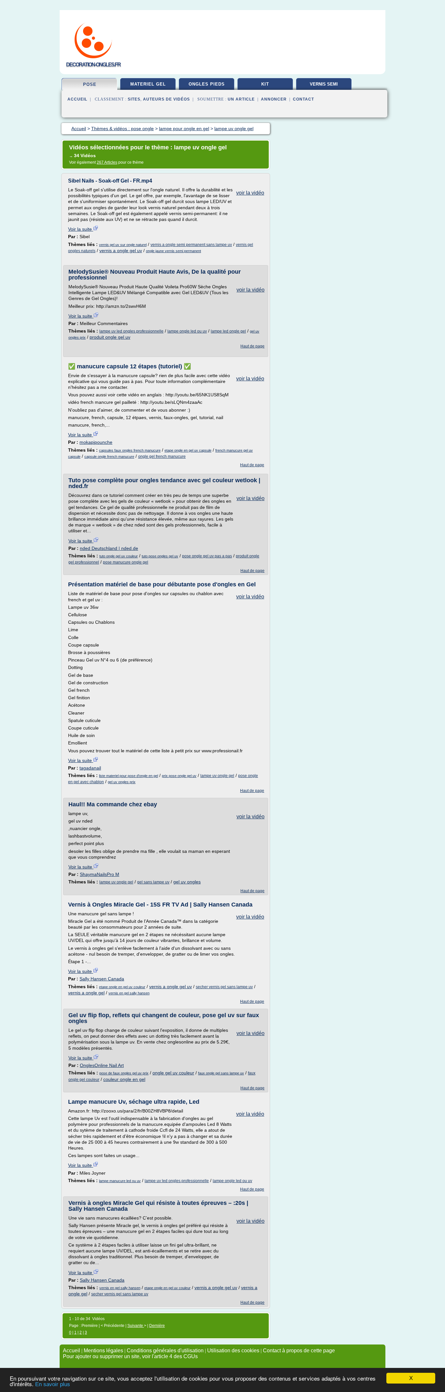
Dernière (157, 1325)
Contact (303, 99)
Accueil (77, 99)
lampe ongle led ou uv (187, 331)
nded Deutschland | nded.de (109, 548)
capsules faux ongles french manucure (130, 450)
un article (241, 99)
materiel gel (148, 84)
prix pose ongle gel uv (179, 776)
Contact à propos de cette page (299, 1350)
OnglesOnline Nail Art (102, 1065)
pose (89, 84)
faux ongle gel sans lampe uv (221, 1073)
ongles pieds (207, 84)
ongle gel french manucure (162, 456)
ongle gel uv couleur (173, 1072)
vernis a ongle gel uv (120, 250)
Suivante (135, 1325)
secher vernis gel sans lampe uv (224, 987)
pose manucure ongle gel (125, 562)
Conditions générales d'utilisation (165, 1350)
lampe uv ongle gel (217, 775)
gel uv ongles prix (122, 782)
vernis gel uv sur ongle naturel (123, 245)
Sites (134, 99)
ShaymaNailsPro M (99, 874)
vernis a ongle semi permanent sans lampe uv (191, 244)
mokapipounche (95, 442)
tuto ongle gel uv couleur (118, 556)
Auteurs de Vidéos (166, 99)
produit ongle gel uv (110, 337)
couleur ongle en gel (124, 1079)
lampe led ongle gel (228, 331)
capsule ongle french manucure (109, 456)
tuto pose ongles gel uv (160, 556)
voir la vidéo (250, 193)
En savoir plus (52, 1384)
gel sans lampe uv (153, 882)
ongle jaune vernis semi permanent (173, 251)
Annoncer (274, 99)
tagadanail (90, 768)
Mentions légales (103, 1350)
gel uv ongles (187, 881)
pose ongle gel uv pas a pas (207, 556)
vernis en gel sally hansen (129, 993)
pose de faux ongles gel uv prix (124, 1073)
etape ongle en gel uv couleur (122, 987)
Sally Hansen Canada (101, 978)
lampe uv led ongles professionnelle (131, 331)
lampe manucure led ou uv (120, 1181)
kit (265, 84)
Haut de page (252, 346)
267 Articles (107, 162)
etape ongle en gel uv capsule (188, 450)
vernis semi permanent (324, 86)
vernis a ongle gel (86, 992)
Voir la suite (80, 229)
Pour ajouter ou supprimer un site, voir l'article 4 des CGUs (130, 1356)
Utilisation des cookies (233, 1350)
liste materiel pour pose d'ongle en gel (128, 776)
